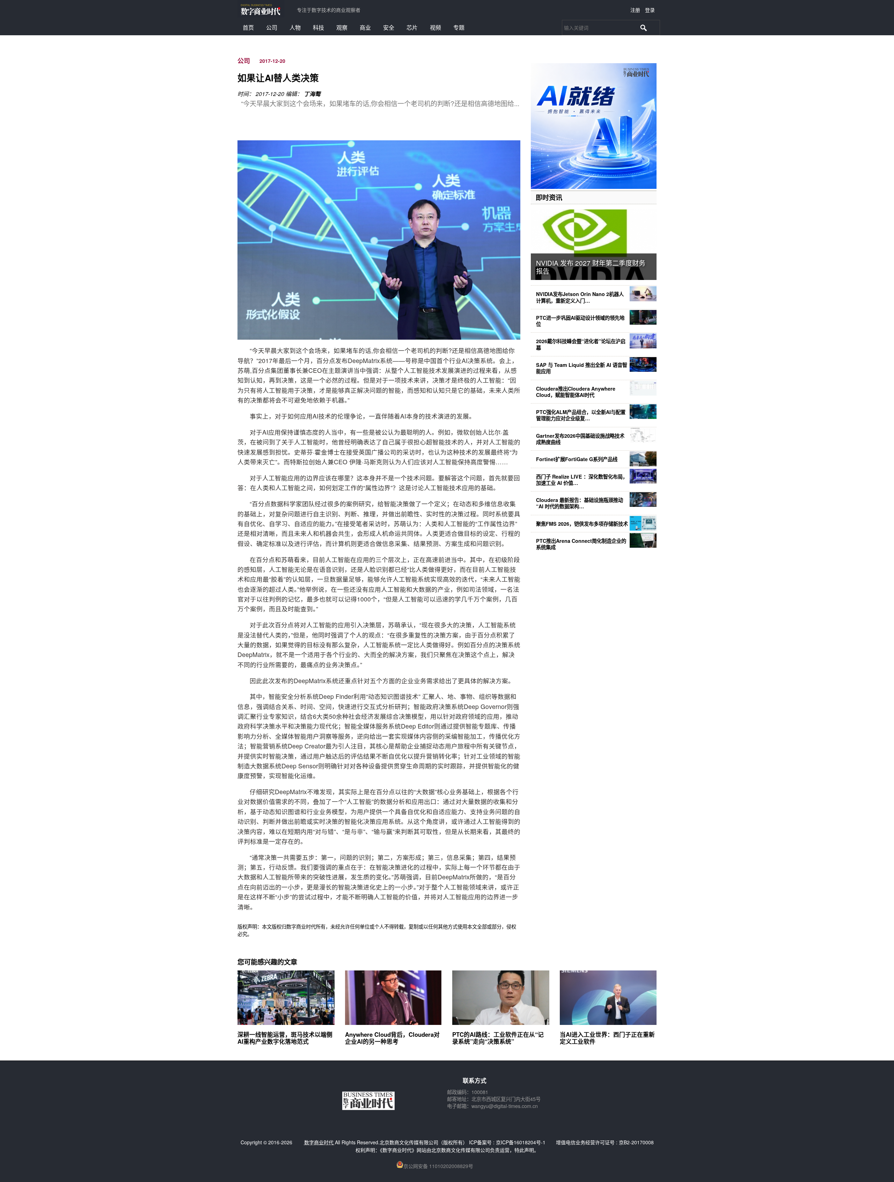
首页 (248, 27)
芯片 (412, 27)
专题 (458, 27)
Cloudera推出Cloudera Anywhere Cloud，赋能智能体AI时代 (575, 391)
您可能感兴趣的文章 (267, 961)
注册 (635, 9)
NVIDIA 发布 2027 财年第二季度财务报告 (590, 266)
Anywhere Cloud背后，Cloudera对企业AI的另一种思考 (392, 1038)
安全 (388, 27)
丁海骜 (312, 94)
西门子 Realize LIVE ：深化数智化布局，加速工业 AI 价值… (582, 479)
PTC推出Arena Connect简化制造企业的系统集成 (581, 544)
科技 (318, 27)
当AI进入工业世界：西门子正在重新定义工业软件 (607, 1038)
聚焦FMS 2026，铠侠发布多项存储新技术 (582, 523)
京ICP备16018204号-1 (520, 1142)
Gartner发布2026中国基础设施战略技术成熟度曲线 (580, 438)
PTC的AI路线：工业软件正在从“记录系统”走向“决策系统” (498, 1038)
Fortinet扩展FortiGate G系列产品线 (576, 459)
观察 (341, 27)
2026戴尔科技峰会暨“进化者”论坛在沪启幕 (580, 344)
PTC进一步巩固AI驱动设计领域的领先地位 (580, 320)
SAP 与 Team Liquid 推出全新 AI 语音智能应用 (581, 368)
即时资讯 (549, 197)
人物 (295, 27)
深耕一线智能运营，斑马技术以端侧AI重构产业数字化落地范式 (284, 1038)
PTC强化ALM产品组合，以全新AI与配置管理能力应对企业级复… (580, 415)
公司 (271, 27)
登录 (650, 9)
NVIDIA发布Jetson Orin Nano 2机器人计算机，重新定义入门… (580, 297)
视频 (435, 27)
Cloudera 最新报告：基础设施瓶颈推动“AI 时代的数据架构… (579, 503)
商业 (365, 27)
